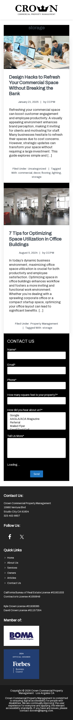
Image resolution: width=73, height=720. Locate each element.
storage (36, 176)
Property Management (44, 323)
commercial (25, 172)
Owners (11, 573)
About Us (12, 562)
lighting (56, 172)
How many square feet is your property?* (32, 394)
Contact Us (14, 583)
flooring (46, 172)
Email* (11, 364)
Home (10, 557)
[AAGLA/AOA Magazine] (37, 419)
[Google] (37, 415)
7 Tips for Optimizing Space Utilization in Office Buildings (35, 239)
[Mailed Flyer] (37, 426)
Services (12, 567)
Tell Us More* (15, 435)
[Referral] (37, 422)
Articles (11, 578)
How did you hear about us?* (25, 409)
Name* (11, 349)
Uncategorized (37, 168)
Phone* (11, 379)
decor (36, 172)
